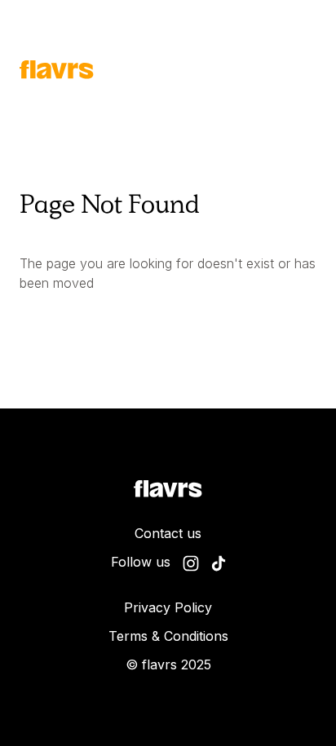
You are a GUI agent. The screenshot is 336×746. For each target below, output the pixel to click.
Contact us (168, 533)
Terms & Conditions (168, 636)
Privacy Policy (168, 607)
